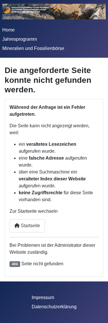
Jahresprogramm (19, 39)
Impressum (43, 297)
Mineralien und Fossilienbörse (33, 48)
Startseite (30, 225)
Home (8, 29)
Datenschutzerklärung (54, 306)
